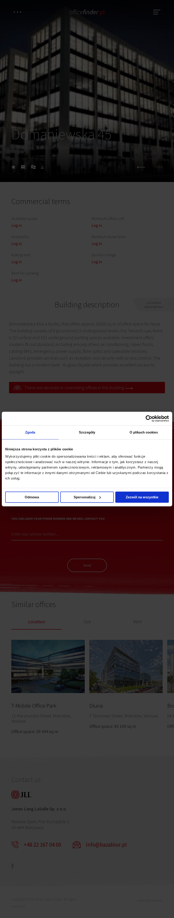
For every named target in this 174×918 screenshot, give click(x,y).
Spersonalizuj (84, 497)
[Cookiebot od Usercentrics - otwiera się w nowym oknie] (149, 418)
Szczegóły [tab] (87, 432)
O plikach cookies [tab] (144, 432)
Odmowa (32, 497)
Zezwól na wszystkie (142, 497)
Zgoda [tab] (30, 432)
